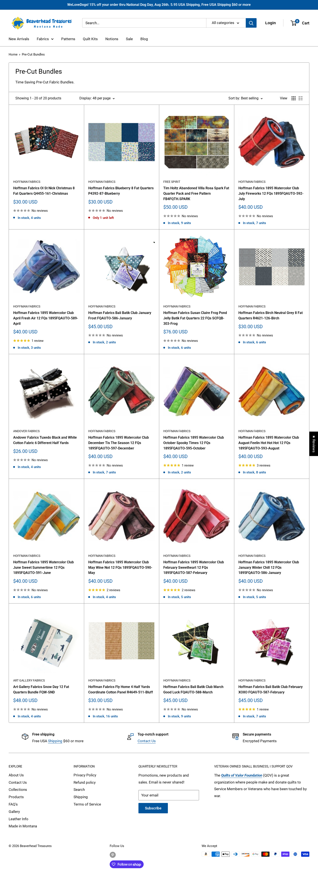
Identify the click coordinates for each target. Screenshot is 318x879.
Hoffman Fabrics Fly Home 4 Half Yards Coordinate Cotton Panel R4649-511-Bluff (120, 689)
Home (13, 54)
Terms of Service (87, 804)
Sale (129, 39)
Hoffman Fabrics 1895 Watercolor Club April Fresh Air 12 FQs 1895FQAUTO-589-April (45, 318)
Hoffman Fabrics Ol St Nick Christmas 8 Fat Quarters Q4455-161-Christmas (44, 191)
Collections (18, 789)
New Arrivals (19, 39)
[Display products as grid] (294, 98)
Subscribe (153, 808)
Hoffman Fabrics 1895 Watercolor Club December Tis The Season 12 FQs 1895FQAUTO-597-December (118, 442)
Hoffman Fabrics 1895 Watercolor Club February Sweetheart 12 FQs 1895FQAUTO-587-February (193, 567)
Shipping (55, 741)
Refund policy (85, 782)
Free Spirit (171, 181)
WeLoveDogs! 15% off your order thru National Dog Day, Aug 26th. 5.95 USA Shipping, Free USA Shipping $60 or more (159, 5)
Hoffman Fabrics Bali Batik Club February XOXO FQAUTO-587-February (270, 689)
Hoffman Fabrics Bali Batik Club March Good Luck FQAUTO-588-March (193, 689)
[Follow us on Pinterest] (113, 855)
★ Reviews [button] (314, 443)
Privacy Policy (85, 775)
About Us (16, 775)
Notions (111, 39)
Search (79, 789)
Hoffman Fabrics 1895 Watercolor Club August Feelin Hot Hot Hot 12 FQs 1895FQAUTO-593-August (268, 442)
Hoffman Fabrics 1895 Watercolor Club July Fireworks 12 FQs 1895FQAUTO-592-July (271, 193)
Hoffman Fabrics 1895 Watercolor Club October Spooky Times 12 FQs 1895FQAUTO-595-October (193, 442)
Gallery (14, 811)
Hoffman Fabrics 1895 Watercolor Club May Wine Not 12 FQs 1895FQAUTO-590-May (120, 567)
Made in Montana (23, 826)
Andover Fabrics (26, 431)
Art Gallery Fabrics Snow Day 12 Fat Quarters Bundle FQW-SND (41, 689)
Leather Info (18, 819)
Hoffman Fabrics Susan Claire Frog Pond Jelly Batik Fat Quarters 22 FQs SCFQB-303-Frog (195, 318)
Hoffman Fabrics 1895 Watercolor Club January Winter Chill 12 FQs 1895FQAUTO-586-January (268, 567)
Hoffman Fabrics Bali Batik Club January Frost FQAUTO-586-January (119, 315)
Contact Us (147, 741)
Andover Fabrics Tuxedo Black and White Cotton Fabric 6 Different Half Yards (45, 440)
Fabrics (43, 39)
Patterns (68, 39)
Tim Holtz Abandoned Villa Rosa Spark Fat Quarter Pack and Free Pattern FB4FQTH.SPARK (196, 193)
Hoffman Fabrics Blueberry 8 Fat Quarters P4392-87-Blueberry (121, 191)
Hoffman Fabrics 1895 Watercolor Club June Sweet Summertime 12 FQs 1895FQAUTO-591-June (43, 567)
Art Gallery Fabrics (29, 680)
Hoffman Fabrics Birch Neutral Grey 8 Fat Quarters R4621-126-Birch (270, 315)
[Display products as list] (301, 98)
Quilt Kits (90, 39)
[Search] (251, 23)
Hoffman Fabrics (26, 181)
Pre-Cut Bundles (33, 54)
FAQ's (13, 804)
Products (16, 797)
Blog (144, 39)
